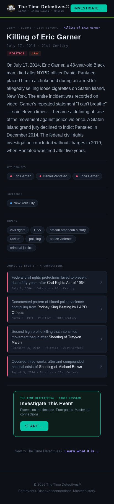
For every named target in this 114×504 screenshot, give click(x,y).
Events (26, 27)
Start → (34, 426)
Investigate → (88, 8)
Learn (11, 27)
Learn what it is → (81, 451)
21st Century (48, 27)
